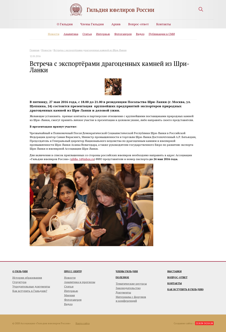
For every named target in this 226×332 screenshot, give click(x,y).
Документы (123, 292)
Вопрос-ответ (138, 24)
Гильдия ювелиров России (120, 9)
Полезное (122, 277)
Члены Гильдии (92, 24)
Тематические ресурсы (131, 284)
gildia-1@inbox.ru (82, 159)
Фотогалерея (123, 34)
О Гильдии (65, 24)
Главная (34, 50)
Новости (53, 34)
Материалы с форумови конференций (131, 299)
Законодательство (128, 288)
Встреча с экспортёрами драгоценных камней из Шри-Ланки (90, 50)
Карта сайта (83, 323)
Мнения (69, 295)
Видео (140, 34)
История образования (27, 278)
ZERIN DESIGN (204, 323)
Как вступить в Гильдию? (29, 291)
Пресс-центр (73, 271)
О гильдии (20, 271)
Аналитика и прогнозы (79, 282)
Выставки (174, 271)
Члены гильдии (127, 271)
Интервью (103, 34)
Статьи (87, 34)
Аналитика (71, 34)
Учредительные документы (31, 286)
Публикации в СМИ (162, 34)
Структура (19, 282)
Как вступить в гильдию (185, 289)
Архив (116, 24)
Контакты (163, 24)
